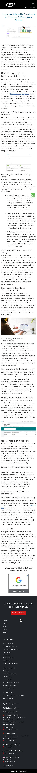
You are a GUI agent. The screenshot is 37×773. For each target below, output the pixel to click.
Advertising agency (8, 643)
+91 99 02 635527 (9, 753)
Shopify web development (10, 663)
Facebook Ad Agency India (19, 94)
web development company (11, 649)
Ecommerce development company (13, 695)
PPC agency (6, 655)
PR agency (6, 671)
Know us (5, 623)
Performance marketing (9, 674)
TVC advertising (7, 676)
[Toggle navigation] (33, 3)
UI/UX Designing (7, 679)
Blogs (4, 632)
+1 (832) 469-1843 (9, 762)
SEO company (7, 652)
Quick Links (7, 766)
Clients (5, 629)
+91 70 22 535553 (9, 747)
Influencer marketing (9, 668)
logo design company (9, 685)
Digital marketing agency (10, 646)
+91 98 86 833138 (31, 7)
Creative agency (7, 701)
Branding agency (8, 698)
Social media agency (9, 658)
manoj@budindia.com (11, 730)
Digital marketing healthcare (11, 704)
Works (4, 626)
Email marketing (7, 661)
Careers (5, 620)
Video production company (11, 682)
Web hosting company (9, 688)
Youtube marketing (8, 692)
